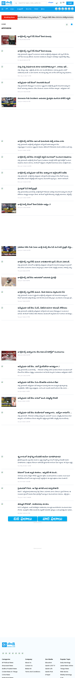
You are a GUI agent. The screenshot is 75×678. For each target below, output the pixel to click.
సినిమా (36, 9)
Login (70, 3)
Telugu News (64, 669)
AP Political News (7, 663)
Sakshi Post (49, 672)
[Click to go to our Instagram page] (66, 9)
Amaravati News (7, 666)
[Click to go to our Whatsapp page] (59, 9)
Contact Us (28, 666)
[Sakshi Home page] (6, 3)
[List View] (72, 24)
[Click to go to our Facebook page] (56, 9)
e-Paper (47, 675)
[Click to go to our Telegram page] (19, 653)
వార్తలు (12, 9)
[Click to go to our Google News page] (72, 9)
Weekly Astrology (66, 675)
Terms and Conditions (32, 672)
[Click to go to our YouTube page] (69, 9)
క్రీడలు (43, 9)
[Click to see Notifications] (56, 3)
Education (48, 663)
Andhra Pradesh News (9, 669)
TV (63, 3)
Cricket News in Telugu (9, 672)
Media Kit (28, 669)
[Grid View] (67, 24)
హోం (7, 9)
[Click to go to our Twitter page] (62, 9)
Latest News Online (66, 666)
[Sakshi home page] (8, 644)
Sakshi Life (48, 669)
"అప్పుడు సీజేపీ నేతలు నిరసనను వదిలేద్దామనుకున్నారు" (52, 17)
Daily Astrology (65, 663)
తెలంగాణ (28, 9)
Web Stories (64, 672)
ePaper (50, 3)
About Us (28, 663)
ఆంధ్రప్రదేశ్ (20, 9)
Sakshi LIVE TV (50, 666)
